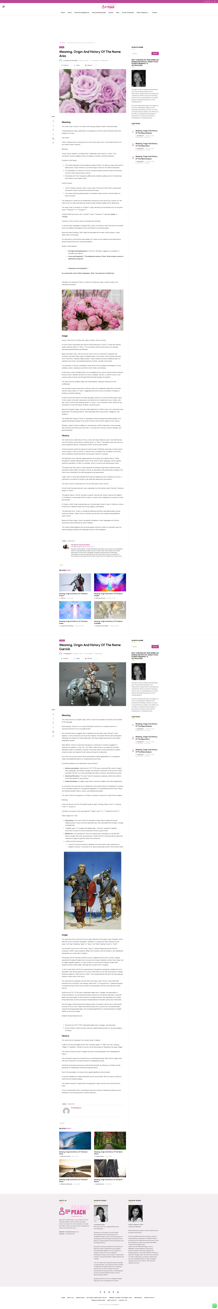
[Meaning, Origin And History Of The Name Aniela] (75, 610)
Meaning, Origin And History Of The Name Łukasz (146, 157)
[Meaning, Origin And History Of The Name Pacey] (75, 1141)
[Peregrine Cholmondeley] (66, 548)
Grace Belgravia (114, 1304)
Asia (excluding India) (99, 12)
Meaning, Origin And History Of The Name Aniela (73, 622)
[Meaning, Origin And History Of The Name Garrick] (92, 684)
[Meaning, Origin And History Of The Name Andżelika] (110, 610)
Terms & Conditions (98, 1300)
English (62, 640)
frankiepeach (140, 135)
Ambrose (63, 598)
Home (63, 12)
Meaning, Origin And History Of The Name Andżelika (108, 622)
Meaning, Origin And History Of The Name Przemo (73, 594)
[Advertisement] (109, 28)
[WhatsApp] (53, 134)
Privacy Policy (149, 1297)
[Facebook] (53, 121)
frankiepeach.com (89, 546)
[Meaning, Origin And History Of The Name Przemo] (75, 582)
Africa (70, 12)
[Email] (53, 138)
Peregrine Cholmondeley (70, 60)
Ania (61, 565)
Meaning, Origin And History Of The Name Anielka (108, 594)
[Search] (214, 1)
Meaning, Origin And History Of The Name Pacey (73, 1153)
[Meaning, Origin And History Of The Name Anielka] (110, 582)
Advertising (80, 1297)
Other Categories (142, 12)
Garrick (62, 1123)
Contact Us (123, 1300)
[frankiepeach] (66, 1114)
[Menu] (4, 7)
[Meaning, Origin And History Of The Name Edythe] (110, 1168)
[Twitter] (53, 125)
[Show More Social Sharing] (96, 65)
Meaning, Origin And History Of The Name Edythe (108, 1180)
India (117, 12)
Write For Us (111, 1300)
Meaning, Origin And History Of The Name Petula (108, 1153)
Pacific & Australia (128, 12)
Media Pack (138, 1297)
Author (64, 541)
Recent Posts (71, 541)
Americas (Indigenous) (82, 12)
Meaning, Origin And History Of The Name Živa (146, 145)
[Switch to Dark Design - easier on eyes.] (212, 1)
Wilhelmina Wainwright (66, 1184)
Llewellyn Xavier (100, 1156)
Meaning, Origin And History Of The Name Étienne (146, 132)
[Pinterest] (53, 130)
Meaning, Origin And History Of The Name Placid (73, 1180)
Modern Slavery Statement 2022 (120, 1297)
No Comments (95, 60)
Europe (111, 12)
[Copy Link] (53, 143)
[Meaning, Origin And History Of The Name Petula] (110, 1141)
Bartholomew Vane (100, 598)
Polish (62, 47)
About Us (70, 1297)
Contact (154, 12)
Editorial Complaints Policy (97, 1297)
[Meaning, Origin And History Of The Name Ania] (92, 91)
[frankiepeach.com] (109, 6)
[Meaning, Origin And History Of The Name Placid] (75, 1168)
